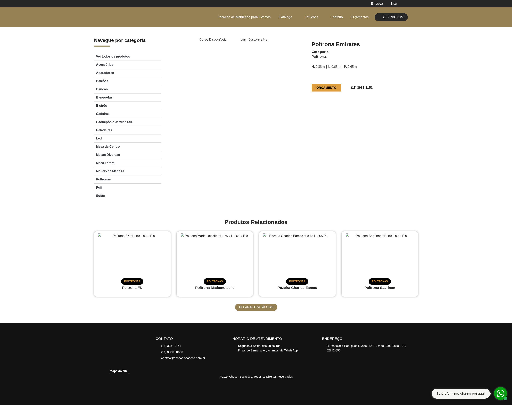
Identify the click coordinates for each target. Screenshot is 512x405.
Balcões (102, 81)
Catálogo (285, 17)
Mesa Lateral (105, 163)
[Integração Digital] (256, 387)
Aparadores (105, 73)
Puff (99, 187)
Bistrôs (101, 105)
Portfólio (336, 17)
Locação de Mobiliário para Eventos (244, 17)
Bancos (102, 89)
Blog (394, 3)
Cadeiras (103, 113)
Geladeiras (104, 130)
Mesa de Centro (108, 146)
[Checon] (113, 17)
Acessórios (104, 64)
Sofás (100, 195)
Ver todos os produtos (113, 56)
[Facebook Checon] (406, 3)
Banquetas (104, 97)
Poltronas (103, 179)
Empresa (377, 3)
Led (99, 138)
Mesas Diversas (108, 154)
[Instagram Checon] (414, 3)
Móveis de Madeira (110, 171)
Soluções (311, 17)
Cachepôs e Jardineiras (114, 122)
